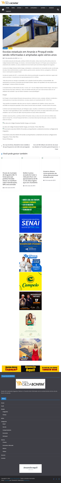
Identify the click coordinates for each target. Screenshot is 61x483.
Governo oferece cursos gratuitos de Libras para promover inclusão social (50, 174)
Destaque (5, 48)
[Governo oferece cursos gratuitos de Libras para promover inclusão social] (51, 158)
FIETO (26, 7)
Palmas (4, 414)
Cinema (4, 442)
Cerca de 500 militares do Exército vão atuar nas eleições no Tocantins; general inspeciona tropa (45, 147)
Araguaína (5, 411)
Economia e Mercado (8, 445)
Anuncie (51, 7)
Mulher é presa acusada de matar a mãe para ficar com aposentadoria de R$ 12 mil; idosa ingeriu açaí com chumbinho (30, 178)
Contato (8, 11)
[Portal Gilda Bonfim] (3, 9)
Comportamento (7, 430)
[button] (22, 8)
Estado (19, 7)
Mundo (4, 427)
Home (7, 7)
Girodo (20, 58)
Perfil (13, 7)
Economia (5, 433)
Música (4, 448)
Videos (4, 451)
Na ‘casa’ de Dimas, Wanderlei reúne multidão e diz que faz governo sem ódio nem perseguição (16, 146)
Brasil (4, 424)
